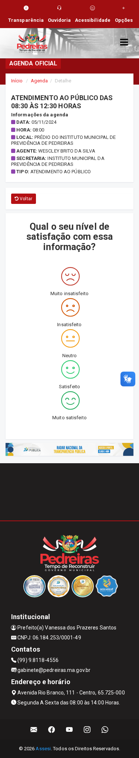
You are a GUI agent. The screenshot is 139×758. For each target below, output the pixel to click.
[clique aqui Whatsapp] (105, 729)
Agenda (39, 80)
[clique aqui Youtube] (69, 729)
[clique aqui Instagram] (87, 729)
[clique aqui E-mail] (33, 729)
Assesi (43, 748)
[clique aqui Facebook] (51, 729)
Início (17, 80)
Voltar (25, 198)
